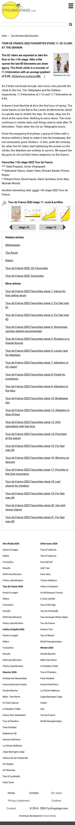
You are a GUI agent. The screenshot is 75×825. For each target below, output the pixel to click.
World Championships (51, 641)
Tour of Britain (47, 635)
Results (6, 568)
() (28, 76)
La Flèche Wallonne (12, 745)
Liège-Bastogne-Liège (13, 751)
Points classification (13, 580)
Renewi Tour (46, 629)
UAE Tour (45, 568)
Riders (6, 555)
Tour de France (47, 715)
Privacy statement (19, 800)
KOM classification (12, 574)
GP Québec (8, 764)
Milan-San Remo (48, 659)
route (35, 190)
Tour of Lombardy (11, 776)
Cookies (56, 800)
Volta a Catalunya (49, 586)
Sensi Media (50, 815)
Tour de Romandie (49, 610)
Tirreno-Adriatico (48, 580)
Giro (42, 708)
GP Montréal (9, 770)
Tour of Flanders (11, 721)
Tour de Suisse (47, 623)
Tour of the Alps (48, 604)
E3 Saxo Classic (11, 702)
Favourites (8, 561)
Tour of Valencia (48, 549)
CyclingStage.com (21, 10)
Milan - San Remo (11, 696)
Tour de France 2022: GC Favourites (26, 268)
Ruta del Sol (46, 561)
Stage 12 (51, 227)
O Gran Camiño (47, 598)
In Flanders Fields (11, 708)
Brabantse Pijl (9, 733)
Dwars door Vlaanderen (14, 715)
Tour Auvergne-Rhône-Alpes (54, 617)
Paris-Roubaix (10, 727)
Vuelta (43, 702)
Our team (56, 793)
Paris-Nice (45, 574)
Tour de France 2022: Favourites (24, 275)
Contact (11, 808)
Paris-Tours (8, 782)
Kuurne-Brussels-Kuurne (15, 684)
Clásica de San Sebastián (15, 757)
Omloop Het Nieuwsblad (15, 678)
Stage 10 (24, 227)
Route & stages (10, 549)
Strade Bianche (10, 690)
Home (4, 35)
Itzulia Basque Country (51, 592)
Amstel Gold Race (12, 739)
